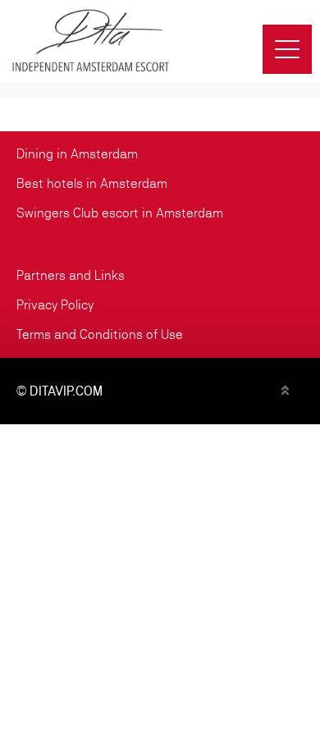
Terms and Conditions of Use (99, 334)
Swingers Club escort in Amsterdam (119, 213)
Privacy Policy (55, 305)
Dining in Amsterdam (77, 154)
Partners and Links (70, 275)
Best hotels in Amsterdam (91, 183)
